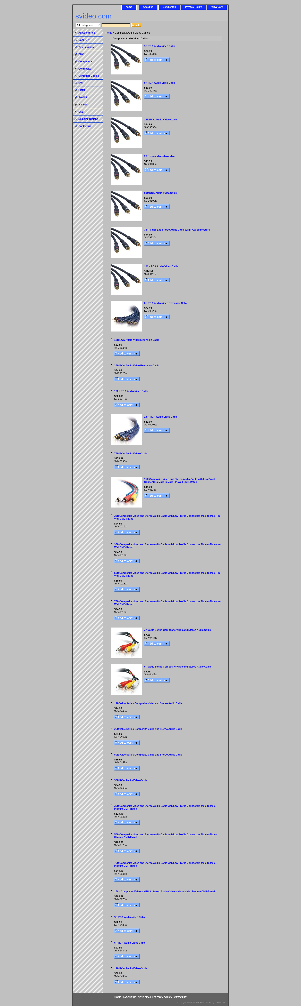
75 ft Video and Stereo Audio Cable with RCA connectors (177, 229)
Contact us (84, 126)
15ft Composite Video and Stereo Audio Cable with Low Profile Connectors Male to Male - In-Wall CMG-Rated (180, 481)
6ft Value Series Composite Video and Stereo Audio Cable (177, 666)
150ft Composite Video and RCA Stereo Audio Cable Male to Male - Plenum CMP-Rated (164, 891)
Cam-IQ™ (84, 40)
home (129, 7)
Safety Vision (86, 47)
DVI (80, 83)
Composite (84, 68)
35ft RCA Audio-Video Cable (130, 780)
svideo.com (93, 16)
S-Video (82, 104)
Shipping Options (88, 119)
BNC (81, 54)
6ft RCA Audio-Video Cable (159, 82)
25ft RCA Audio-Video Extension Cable (136, 365)
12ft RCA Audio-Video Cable (160, 119)
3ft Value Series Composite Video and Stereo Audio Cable (177, 630)
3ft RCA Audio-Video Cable (159, 46)
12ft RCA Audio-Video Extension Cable (136, 339)
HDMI (81, 90)
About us (148, 7)
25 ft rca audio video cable (159, 156)
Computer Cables (88, 75)
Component (85, 61)
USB (81, 111)
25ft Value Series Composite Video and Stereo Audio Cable (148, 729)
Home (108, 32)
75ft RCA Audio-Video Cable (130, 453)
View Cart (217, 7)
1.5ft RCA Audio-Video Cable (161, 416)
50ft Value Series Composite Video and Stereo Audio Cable (148, 754)
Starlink (82, 97)
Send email (169, 7)
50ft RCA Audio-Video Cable (160, 193)
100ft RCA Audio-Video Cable (161, 266)
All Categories (86, 32)
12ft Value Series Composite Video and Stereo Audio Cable (148, 703)
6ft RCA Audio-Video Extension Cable (166, 303)
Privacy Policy (193, 7)
